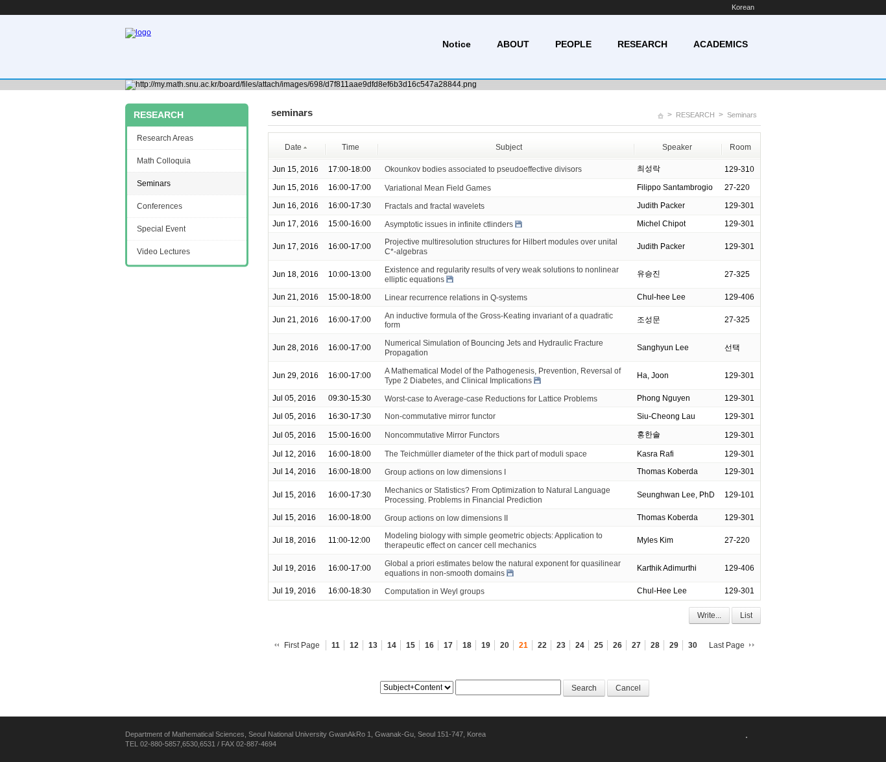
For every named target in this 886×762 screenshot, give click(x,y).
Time (350, 147)
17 (448, 645)
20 (504, 645)
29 (673, 645)
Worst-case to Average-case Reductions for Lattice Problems (491, 398)
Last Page (727, 645)
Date (293, 147)
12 (354, 645)
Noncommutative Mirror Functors (442, 435)
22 (542, 645)
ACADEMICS (720, 44)
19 (485, 645)
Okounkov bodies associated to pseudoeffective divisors (483, 169)
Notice (456, 44)
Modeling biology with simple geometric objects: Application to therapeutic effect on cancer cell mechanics (494, 540)
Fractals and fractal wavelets (435, 206)
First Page (302, 645)
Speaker (677, 147)
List (746, 615)
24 (579, 645)
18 (467, 645)
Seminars (742, 115)
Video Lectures (163, 251)
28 (655, 645)
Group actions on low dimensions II (446, 517)
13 (372, 645)
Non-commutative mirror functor (440, 416)
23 (561, 645)
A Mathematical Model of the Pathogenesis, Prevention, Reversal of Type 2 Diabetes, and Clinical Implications (503, 375)
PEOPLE (573, 44)
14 (391, 645)
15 (410, 645)
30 (692, 645)
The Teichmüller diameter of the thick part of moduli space (486, 453)
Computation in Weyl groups (435, 591)
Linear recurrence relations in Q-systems (456, 297)
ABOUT (513, 44)
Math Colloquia (164, 160)
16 (429, 645)
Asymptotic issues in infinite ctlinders (449, 223)
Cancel (628, 688)
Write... (709, 615)
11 (335, 645)
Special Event (161, 228)
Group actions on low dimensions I (445, 472)
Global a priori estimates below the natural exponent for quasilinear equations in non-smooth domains (503, 568)
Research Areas (165, 138)
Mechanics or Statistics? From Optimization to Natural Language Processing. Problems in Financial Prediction (497, 495)
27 (636, 645)
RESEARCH (642, 44)
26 (617, 645)
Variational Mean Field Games (438, 188)
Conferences (159, 206)
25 (598, 645)
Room (740, 147)
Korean (743, 7)
